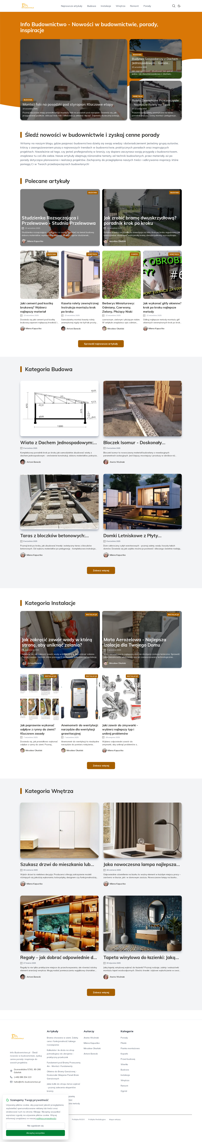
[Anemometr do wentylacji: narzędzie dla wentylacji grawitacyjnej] (80, 697)
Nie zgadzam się (35, 1125)
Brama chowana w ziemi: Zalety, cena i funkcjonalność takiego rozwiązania (62, 1041)
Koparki (124, 1053)
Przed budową (128, 1059)
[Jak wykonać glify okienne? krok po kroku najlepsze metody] (162, 275)
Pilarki (123, 1043)
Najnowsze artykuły (71, 5)
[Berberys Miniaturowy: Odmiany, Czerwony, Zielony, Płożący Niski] (121, 275)
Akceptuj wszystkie (35, 1133)
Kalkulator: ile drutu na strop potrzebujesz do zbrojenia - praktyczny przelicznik (60, 1054)
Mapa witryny (115, 1119)
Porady (147, 5)
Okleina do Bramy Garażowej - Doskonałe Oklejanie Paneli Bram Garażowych (63, 1075)
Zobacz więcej (101, 570)
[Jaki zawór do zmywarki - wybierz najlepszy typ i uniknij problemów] (121, 697)
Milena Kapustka (35, 241)
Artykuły (52, 1031)
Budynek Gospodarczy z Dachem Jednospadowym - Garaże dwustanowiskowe (155, 63)
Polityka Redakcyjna (97, 1119)
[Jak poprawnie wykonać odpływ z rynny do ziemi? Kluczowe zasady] (39, 697)
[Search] (173, 5)
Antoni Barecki (34, 462)
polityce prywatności (46, 1118)
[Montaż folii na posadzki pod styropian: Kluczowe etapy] (73, 79)
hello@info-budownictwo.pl (27, 1082)
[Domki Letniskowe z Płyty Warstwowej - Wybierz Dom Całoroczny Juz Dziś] (142, 501)
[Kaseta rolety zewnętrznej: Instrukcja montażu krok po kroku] (80, 275)
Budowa (91, 5)
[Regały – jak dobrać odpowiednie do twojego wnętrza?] (59, 923)
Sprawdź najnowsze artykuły (101, 343)
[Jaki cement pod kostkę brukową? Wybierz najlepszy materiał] (39, 275)
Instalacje (106, 5)
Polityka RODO (78, 1119)
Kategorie (127, 1031)
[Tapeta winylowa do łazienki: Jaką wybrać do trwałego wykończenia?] (142, 923)
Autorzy (89, 1031)
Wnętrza (120, 5)
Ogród (124, 1091)
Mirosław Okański (117, 241)
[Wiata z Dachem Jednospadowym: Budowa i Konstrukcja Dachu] (59, 408)
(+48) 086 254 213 (22, 1077)
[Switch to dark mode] (179, 6)
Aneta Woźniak (117, 462)
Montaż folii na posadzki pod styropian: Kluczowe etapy (68, 104)
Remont (134, 5)
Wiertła (124, 1064)
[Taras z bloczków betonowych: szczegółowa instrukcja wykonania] (59, 501)
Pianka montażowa (130, 1048)
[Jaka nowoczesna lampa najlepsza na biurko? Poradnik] (142, 830)
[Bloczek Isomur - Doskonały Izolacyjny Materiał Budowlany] (142, 408)
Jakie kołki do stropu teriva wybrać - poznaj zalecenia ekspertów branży (63, 1087)
